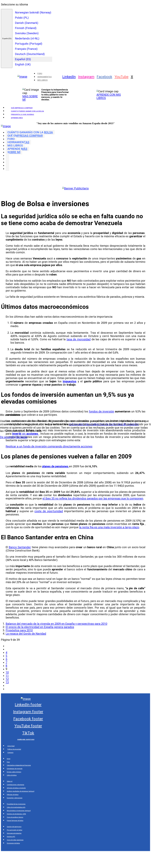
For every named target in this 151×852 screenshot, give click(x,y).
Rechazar (21, 437)
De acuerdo (7, 437)
